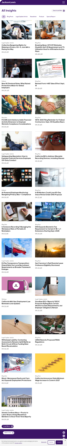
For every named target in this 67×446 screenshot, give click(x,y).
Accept (59, 442)
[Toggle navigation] (63, 2)
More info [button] (43, 442)
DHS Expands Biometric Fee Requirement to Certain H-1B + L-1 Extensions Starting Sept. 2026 (48, 229)
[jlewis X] (64, 436)
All (3, 16)
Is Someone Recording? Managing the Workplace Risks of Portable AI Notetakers (16, 229)
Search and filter (57, 10)
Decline (51, 442)
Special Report (51, 16)
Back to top (8, 432)
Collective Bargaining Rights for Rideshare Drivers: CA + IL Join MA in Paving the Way (16, 47)
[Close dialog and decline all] (65, 440)
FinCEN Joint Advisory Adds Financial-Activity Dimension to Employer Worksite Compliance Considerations (17, 122)
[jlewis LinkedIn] (64, 432)
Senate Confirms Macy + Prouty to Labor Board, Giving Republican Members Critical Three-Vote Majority (16, 415)
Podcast (41, 16)
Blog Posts (10, 16)
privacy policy (18, 443)
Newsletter (33, 16)
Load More (6, 426)
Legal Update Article (22, 16)
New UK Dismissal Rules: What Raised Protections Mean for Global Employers (16, 86)
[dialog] (33, 442)
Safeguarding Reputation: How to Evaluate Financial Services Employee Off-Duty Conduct (16, 158)
